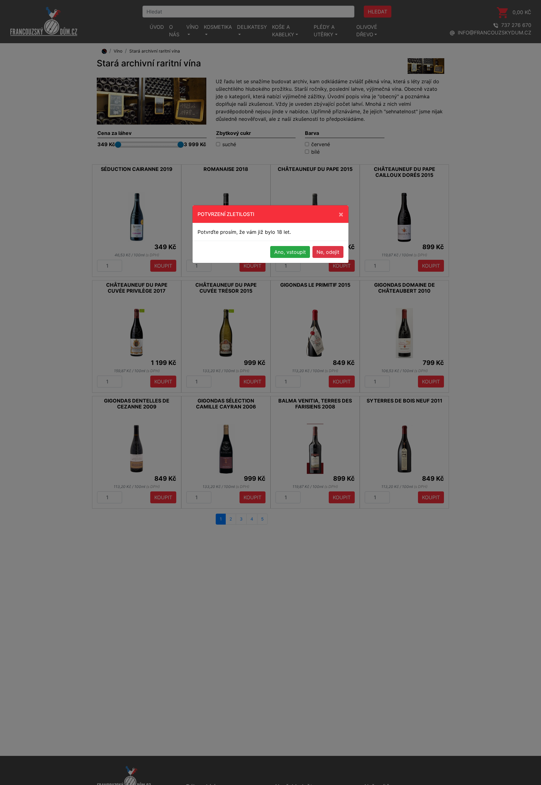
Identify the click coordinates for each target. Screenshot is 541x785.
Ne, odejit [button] (328, 252)
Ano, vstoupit (290, 252)
